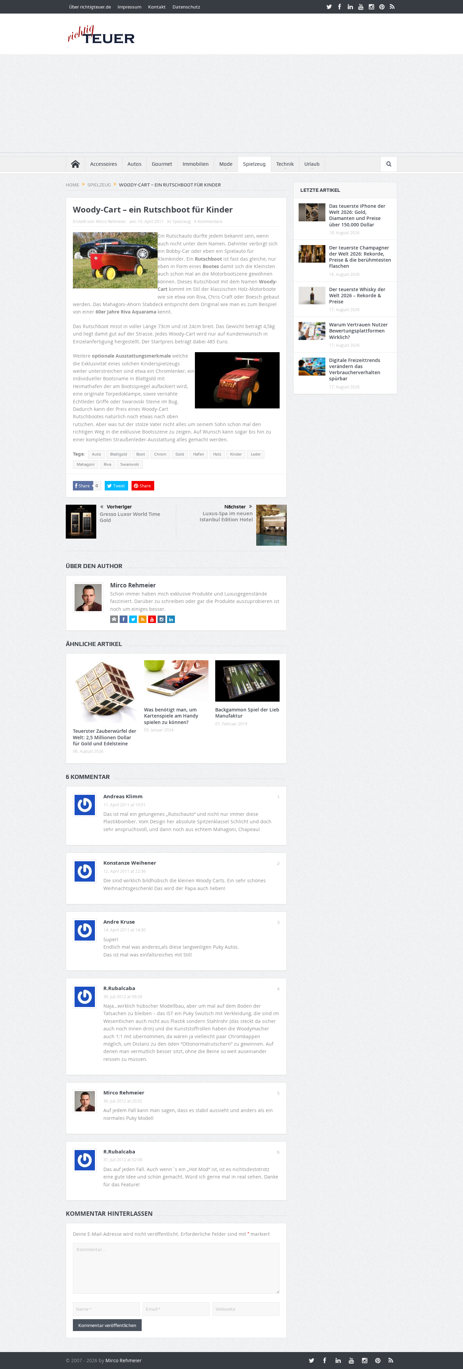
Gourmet (162, 164)
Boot (140, 454)
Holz (217, 454)
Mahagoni (86, 464)
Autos (134, 164)
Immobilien (196, 164)
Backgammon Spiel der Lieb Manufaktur (247, 712)
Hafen (198, 454)
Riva (107, 464)
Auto (96, 454)
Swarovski (129, 464)
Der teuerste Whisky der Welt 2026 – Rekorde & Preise (357, 295)
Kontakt (157, 6)
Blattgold (118, 454)
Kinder (236, 454)
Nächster (235, 507)
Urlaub (312, 164)
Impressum (129, 6)
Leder (256, 454)
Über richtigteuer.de (90, 6)
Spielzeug (254, 164)
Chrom (160, 454)
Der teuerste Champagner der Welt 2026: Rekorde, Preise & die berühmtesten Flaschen (360, 256)
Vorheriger (119, 507)
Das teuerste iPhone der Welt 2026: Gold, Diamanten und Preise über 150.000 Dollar (357, 215)
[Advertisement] (231, 105)
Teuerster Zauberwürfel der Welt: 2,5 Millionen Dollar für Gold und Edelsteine (104, 737)
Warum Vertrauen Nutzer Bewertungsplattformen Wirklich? (358, 330)
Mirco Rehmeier (111, 221)
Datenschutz (186, 6)
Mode (226, 164)
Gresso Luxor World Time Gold (130, 517)
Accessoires (103, 164)
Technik (285, 164)
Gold (180, 454)
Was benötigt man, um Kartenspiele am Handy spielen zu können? (171, 715)
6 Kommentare (208, 221)
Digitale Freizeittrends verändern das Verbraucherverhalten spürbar (354, 369)
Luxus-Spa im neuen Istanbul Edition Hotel (226, 516)
